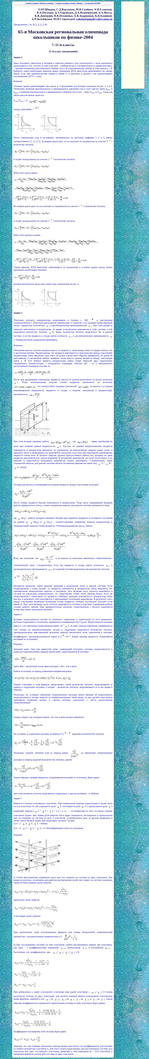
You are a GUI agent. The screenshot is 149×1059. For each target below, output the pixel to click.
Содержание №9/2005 (93, 3)
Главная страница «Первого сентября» (39, 3)
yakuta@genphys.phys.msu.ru (94, 19)
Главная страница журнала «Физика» (69, 3)
